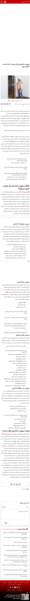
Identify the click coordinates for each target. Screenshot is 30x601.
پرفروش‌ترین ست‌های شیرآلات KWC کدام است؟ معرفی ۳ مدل (14, 565)
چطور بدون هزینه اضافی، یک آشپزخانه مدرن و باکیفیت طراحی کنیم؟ (15, 533)
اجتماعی (15, 582)
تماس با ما (20, 590)
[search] (2, 2)
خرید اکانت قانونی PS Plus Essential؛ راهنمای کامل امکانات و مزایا (15, 575)
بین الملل (19, 584)
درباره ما (14, 590)
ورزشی (4, 582)
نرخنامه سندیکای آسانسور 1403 (9, 434)
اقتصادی (21, 582)
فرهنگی (10, 582)
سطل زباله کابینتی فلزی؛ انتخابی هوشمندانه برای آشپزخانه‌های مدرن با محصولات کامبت (12, 596)
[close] (27, 592)
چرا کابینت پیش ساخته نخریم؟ (20, 542)
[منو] (5, 2)
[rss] (10, 587)
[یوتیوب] (15, 587)
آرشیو (8, 590)
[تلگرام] (2, 104)
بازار (9, 584)
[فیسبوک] (14, 484)
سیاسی (27, 582)
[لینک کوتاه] (10, 104)
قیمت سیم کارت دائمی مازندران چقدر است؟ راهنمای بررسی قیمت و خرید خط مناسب (15, 561)
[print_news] (4, 104)
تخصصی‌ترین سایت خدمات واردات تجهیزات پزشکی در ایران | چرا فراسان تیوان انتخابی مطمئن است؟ (15, 556)
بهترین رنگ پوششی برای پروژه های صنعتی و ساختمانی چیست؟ (15, 570)
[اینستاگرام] (19, 587)
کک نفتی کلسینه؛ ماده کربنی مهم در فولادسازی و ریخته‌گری (16, 551)
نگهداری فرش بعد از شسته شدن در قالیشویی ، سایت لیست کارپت (15, 538)
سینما (13, 584)
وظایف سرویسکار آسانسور (23, 192)
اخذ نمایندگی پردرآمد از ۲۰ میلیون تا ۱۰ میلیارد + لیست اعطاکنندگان (15, 546)
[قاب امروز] (25, 2)
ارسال (6, 523)
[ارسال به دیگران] (7, 104)
